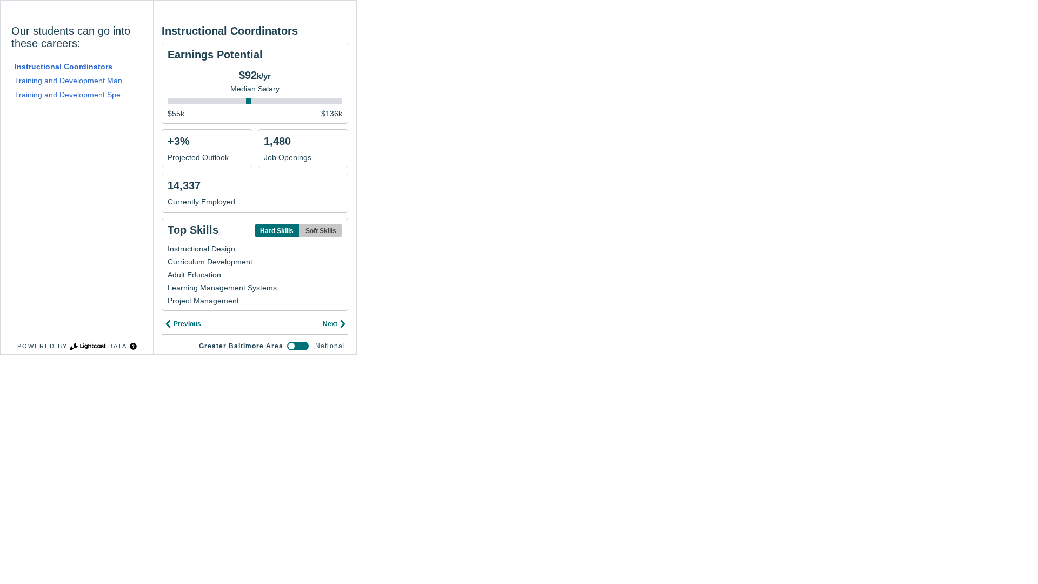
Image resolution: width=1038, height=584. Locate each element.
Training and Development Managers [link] (73, 80)
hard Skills (277, 231)
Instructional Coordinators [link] (63, 66)
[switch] (298, 346)
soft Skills (320, 231)
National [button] (330, 346)
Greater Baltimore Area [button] (241, 346)
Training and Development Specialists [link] (73, 94)
